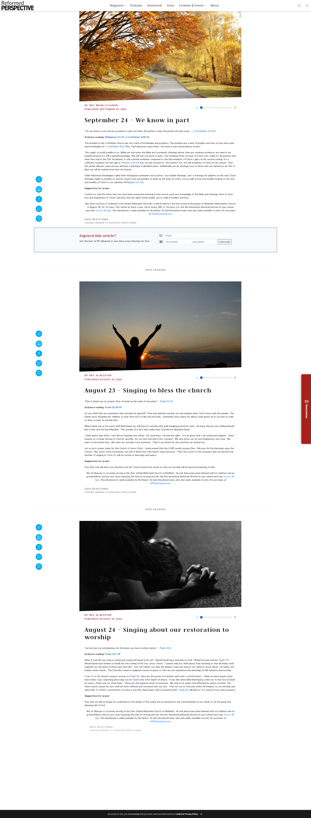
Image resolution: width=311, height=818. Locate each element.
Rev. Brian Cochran (103, 105)
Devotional (154, 5)
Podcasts (136, 5)
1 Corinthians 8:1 (114, 146)
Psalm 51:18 (166, 401)
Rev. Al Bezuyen (100, 375)
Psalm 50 (111, 455)
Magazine (116, 5)
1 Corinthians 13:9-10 (204, 131)
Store (170, 5)
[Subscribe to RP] (38, 218)
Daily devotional (97, 219)
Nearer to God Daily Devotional (116, 222)
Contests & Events (191, 5)
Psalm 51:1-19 (112, 654)
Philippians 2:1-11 (114, 137)
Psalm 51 (223, 660)
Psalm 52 (183, 689)
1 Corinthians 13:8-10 (137, 137)
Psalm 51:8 (165, 648)
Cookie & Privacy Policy (187, 814)
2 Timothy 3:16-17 (128, 162)
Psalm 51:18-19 (113, 407)
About (214, 5)
